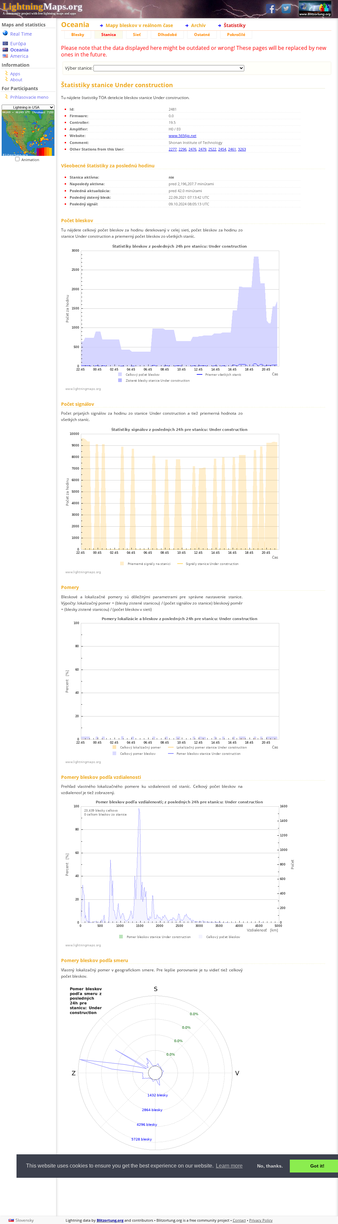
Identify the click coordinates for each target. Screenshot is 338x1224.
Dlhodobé (167, 34)
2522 (212, 149)
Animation (31, 159)
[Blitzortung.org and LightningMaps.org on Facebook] (270, 9)
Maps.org (43, 6)
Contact (239, 1220)
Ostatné (202, 34)
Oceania (19, 50)
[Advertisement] (196, 1196)
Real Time (21, 34)
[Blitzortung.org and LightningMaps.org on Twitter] (286, 9)
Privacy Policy (261, 1220)
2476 (192, 149)
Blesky (77, 34)
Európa (18, 43)
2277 (173, 149)
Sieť (137, 34)
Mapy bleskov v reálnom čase (139, 25)
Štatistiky (235, 25)
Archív (198, 25)
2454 (222, 149)
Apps (15, 74)
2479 (202, 149)
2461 (232, 149)
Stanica (108, 34)
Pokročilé (236, 34)
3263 (242, 149)
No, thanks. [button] (270, 1166)
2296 (182, 149)
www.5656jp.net (182, 135)
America (19, 56)
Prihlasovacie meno (29, 97)
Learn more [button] (229, 1166)
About (16, 80)
